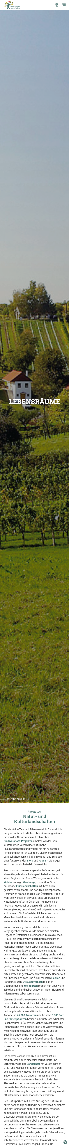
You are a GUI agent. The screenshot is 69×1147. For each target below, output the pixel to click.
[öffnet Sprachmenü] (56, 5)
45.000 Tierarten (27, 1015)
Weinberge (29, 882)
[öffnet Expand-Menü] (64, 5)
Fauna (42, 860)
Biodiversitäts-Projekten (18, 841)
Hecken (55, 977)
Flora (30, 860)
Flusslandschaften (27, 886)
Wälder (8, 882)
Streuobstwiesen (33, 981)
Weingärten (31, 985)
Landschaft (33, 1063)
